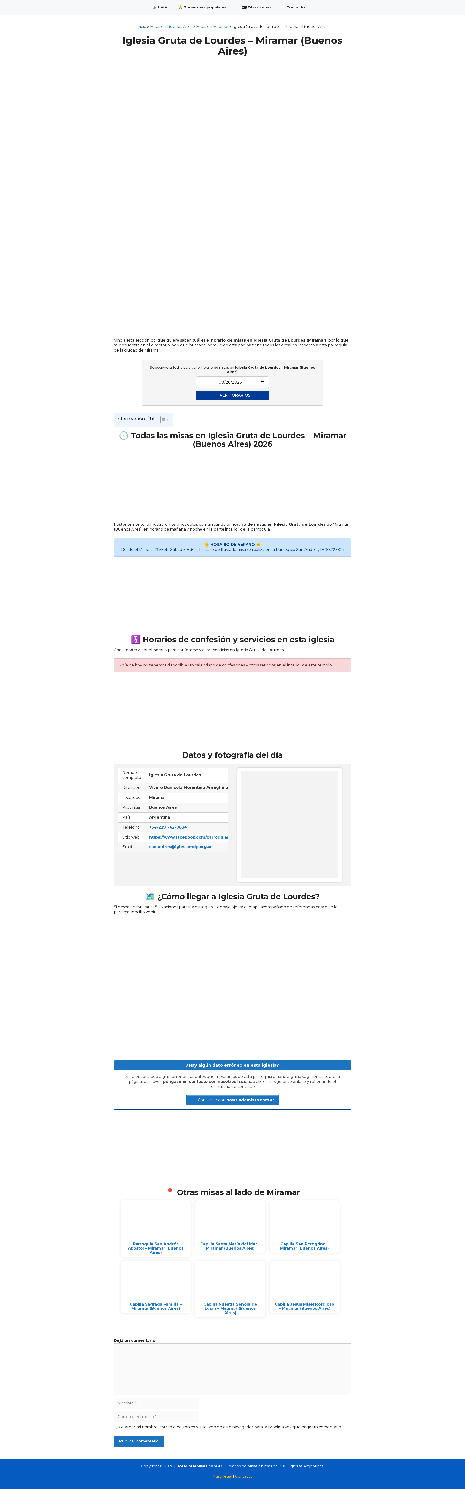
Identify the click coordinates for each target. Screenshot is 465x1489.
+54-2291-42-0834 (168, 827)
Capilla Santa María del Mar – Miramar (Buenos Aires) (230, 1246)
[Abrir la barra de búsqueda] (344, 7)
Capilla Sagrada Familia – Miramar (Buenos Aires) (156, 1306)
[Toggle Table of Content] (162, 419)
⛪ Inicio (161, 7)
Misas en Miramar (212, 26)
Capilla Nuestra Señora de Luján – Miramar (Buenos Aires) (230, 1308)
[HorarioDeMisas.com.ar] (129, 7)
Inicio (141, 26)
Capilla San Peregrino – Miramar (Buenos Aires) (304, 1246)
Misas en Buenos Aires (171, 26)
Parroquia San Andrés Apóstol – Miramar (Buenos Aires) (156, 1248)
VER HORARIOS (235, 395)
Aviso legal (222, 1476)
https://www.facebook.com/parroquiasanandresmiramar (207, 837)
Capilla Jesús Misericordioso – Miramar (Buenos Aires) (304, 1306)
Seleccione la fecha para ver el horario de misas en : (232, 369)
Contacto (296, 7)
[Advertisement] (232, 92)
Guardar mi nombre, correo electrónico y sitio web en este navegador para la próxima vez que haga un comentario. (230, 1427)
